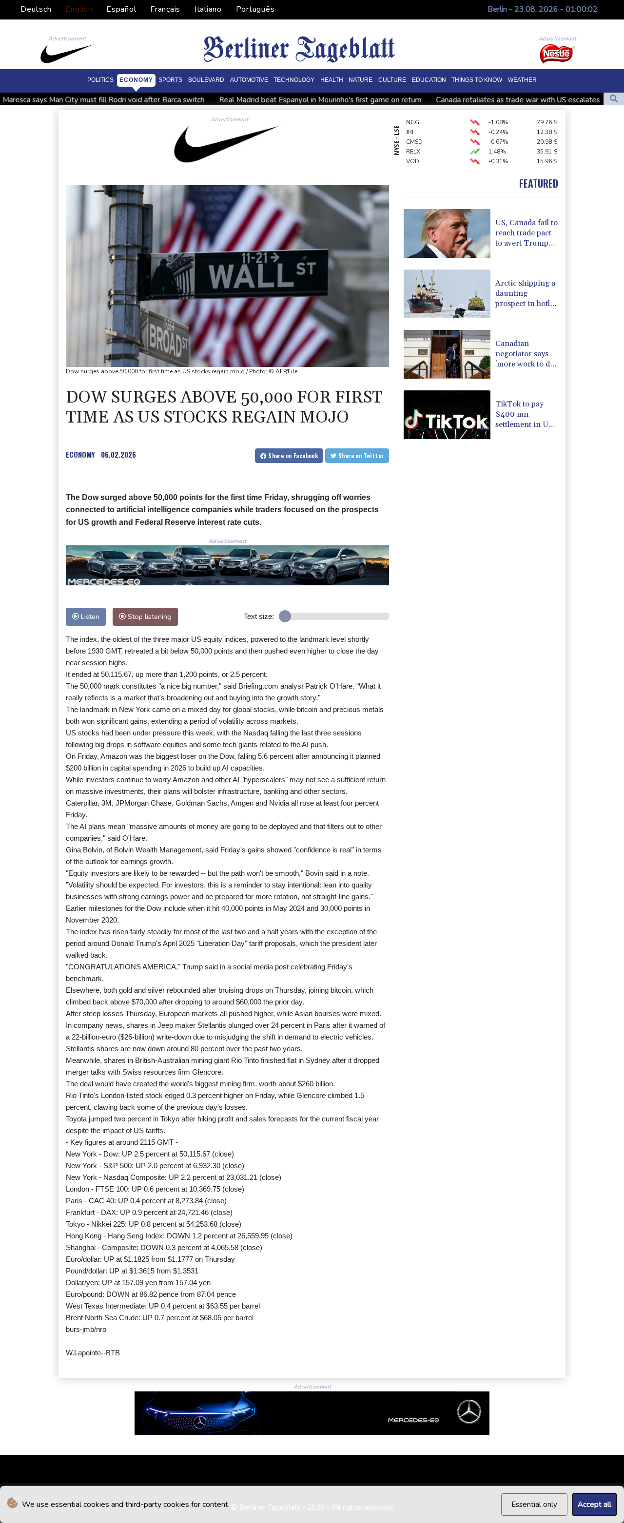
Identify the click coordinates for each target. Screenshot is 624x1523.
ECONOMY (80, 454)
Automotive (249, 80)
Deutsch (35, 9)
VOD (412, 149)
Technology (293, 80)
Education (429, 80)
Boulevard (206, 80)
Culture (392, 80)
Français (165, 9)
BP (409, 159)
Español (121, 9)
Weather (522, 80)
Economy (136, 80)
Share (292, 455)
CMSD (414, 130)
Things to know (476, 80)
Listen (89, 616)
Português (255, 9)
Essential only (534, 1504)
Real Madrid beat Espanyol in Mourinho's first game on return (253, 100)
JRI (409, 120)
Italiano (208, 9)
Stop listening (149, 616)
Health (331, 80)
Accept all (594, 1504)
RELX (413, 139)
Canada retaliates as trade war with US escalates (451, 100)
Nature (360, 80)
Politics (100, 80)
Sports (170, 80)
